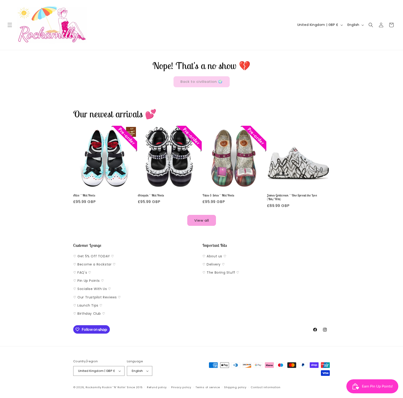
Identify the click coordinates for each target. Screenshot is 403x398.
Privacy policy (181, 387)
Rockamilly (93, 387)
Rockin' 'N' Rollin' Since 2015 (122, 387)
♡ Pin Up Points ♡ (88, 280)
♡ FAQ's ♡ (82, 272)
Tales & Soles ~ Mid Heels (218, 195)
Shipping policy (235, 387)
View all (201, 220)
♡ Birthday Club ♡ (89, 313)
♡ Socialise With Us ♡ (92, 288)
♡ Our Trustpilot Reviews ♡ (97, 297)
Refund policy (157, 387)
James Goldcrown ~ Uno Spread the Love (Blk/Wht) (292, 197)
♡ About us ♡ (214, 256)
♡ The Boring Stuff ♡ (221, 272)
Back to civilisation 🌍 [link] (202, 81)
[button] (10, 25)
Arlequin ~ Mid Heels (151, 195)
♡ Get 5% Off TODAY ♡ (93, 256)
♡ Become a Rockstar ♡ (94, 264)
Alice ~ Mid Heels (84, 195)
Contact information (265, 387)
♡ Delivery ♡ (213, 264)
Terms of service (207, 387)
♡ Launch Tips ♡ (88, 305)
